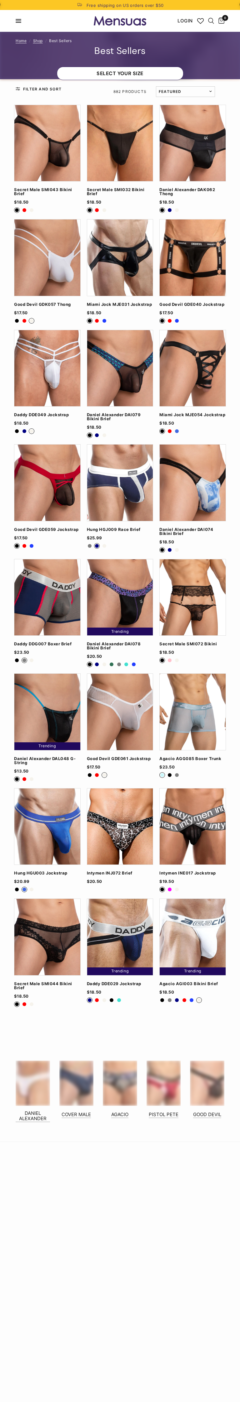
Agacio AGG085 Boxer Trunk (190, 759)
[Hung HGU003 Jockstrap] (47, 826)
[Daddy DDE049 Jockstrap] (47, 368)
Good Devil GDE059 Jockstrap (46, 530)
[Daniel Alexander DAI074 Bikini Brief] (192, 482)
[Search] (211, 21)
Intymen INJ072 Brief (109, 873)
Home (21, 40)
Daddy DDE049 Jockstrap (41, 415)
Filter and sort (42, 89)
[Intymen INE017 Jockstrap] (192, 826)
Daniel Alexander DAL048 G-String (45, 761)
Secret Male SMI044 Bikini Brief (43, 986)
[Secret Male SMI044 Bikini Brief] (47, 937)
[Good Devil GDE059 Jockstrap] (47, 482)
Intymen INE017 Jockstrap (187, 873)
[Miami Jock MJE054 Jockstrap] (192, 368)
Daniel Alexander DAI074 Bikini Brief (186, 532)
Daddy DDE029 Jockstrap (114, 984)
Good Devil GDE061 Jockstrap (119, 759)
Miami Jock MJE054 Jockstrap (192, 415)
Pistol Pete (163, 1114)
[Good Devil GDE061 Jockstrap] (120, 711)
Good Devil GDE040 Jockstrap (191, 304)
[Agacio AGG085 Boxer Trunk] (192, 711)
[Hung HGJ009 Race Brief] (120, 482)
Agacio (119, 1114)
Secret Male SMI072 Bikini (188, 644)
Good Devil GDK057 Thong (42, 304)
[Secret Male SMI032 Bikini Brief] (120, 143)
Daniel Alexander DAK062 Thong (187, 192)
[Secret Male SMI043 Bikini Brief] (47, 143)
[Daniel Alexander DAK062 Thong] (192, 143)
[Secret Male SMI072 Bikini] (192, 597)
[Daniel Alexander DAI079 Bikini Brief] (120, 368)
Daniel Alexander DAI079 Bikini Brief (114, 417)
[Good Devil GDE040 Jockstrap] (192, 257)
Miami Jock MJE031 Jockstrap (119, 304)
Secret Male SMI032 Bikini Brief (116, 192)
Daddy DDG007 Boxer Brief (43, 644)
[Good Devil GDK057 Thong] (47, 257)
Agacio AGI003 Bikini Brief (188, 984)
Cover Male (76, 1114)
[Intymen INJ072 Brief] (120, 826)
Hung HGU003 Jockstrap (41, 873)
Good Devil (207, 1114)
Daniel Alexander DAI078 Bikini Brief (114, 646)
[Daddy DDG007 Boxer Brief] (47, 597)
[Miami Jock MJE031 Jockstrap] (120, 257)
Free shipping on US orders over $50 (125, 5)
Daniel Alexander (33, 1116)
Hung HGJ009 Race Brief (114, 530)
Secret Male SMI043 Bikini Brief (43, 192)
